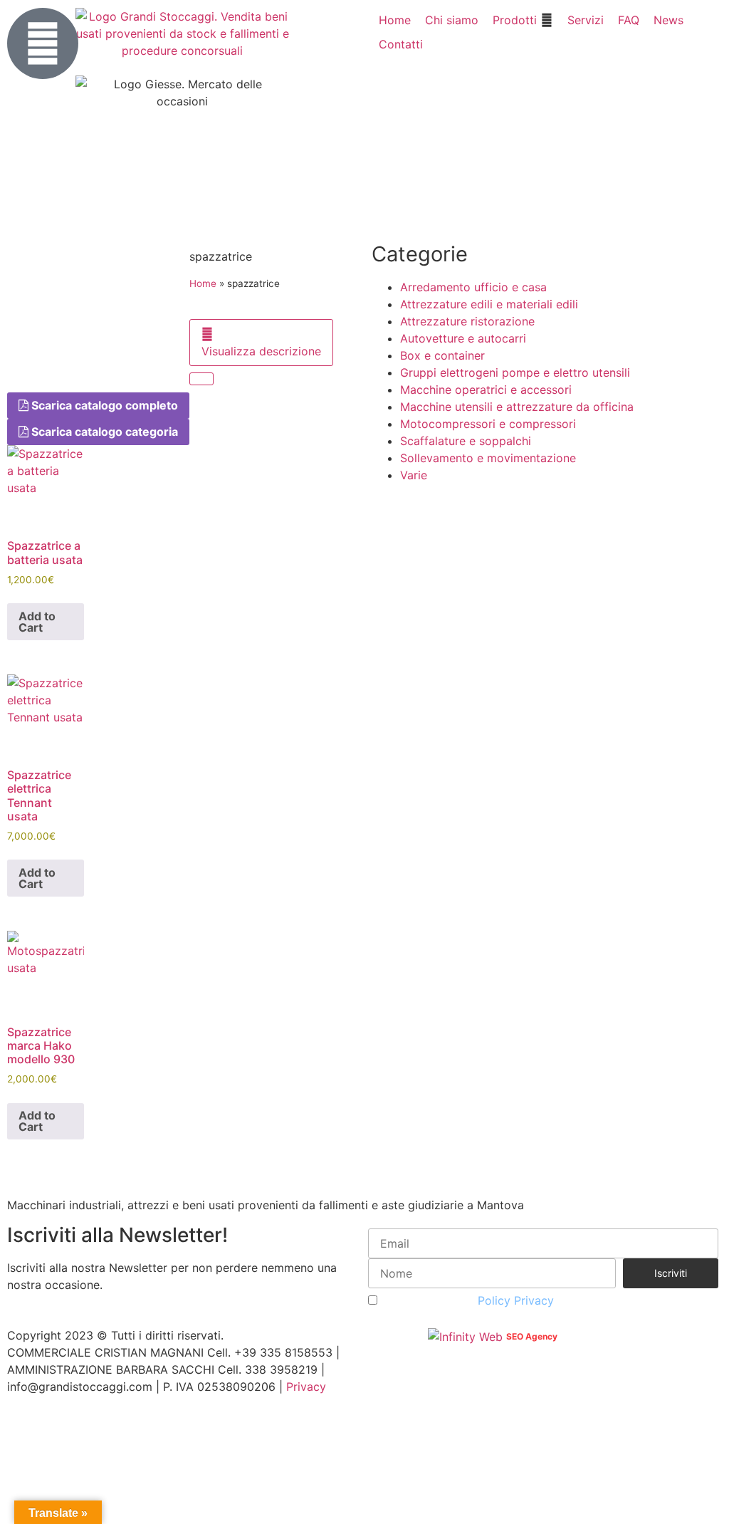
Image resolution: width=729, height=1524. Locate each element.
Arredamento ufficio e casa (473, 287)
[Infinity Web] (467, 1335)
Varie (413, 475)
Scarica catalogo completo (103, 405)
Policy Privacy (516, 1300)
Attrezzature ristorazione (467, 321)
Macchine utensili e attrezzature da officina (517, 407)
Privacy (306, 1386)
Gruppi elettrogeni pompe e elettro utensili (515, 372)
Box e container (442, 355)
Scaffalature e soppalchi (465, 441)
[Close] (201, 378)
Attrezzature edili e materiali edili (489, 304)
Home (202, 283)
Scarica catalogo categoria (103, 431)
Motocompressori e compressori (488, 424)
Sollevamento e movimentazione (488, 458)
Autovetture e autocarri (463, 338)
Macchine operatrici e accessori (486, 389)
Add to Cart (37, 622)
